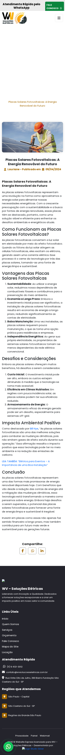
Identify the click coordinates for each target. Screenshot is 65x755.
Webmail (45, 735)
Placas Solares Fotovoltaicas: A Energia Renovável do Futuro (32, 103)
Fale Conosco (53, 6)
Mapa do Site (10, 646)
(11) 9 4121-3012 (14, 666)
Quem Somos (10, 624)
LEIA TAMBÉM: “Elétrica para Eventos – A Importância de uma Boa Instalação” (26, 463)
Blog (37, 97)
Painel (34, 735)
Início (20, 97)
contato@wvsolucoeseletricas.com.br (27, 672)
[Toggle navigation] (59, 18)
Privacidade (21, 735)
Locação (7, 652)
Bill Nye (34, 428)
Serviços (7, 630)
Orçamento (9, 635)
